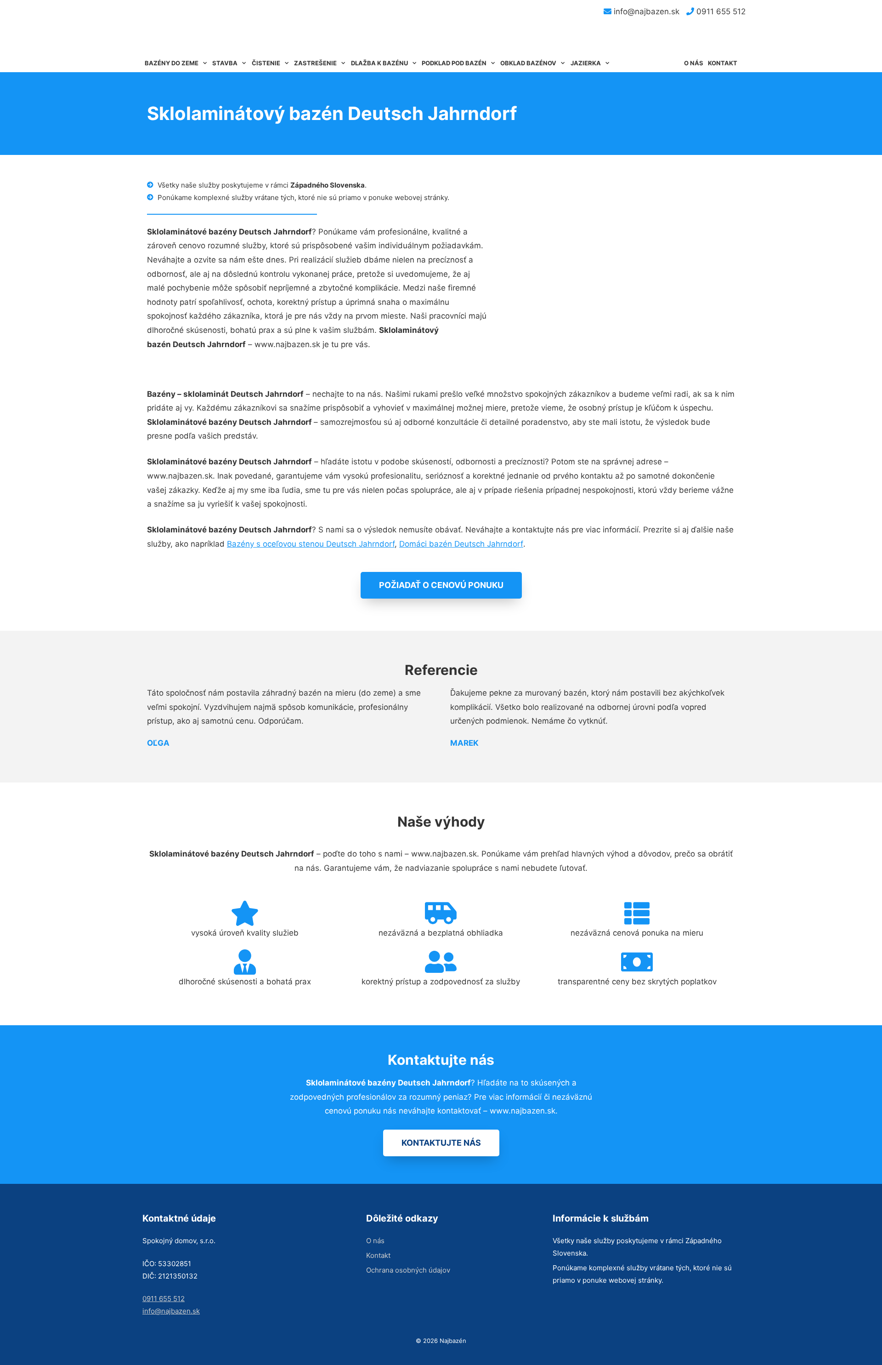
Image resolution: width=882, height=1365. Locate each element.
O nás (693, 63)
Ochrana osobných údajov (408, 1270)
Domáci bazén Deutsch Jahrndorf (461, 543)
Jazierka (586, 63)
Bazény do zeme (171, 63)
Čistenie (266, 63)
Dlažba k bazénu (379, 63)
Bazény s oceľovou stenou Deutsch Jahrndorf (311, 543)
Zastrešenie (315, 63)
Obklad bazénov (528, 63)
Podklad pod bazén (454, 63)
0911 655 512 (720, 11)
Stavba (224, 63)
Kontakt (722, 63)
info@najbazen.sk (645, 11)
